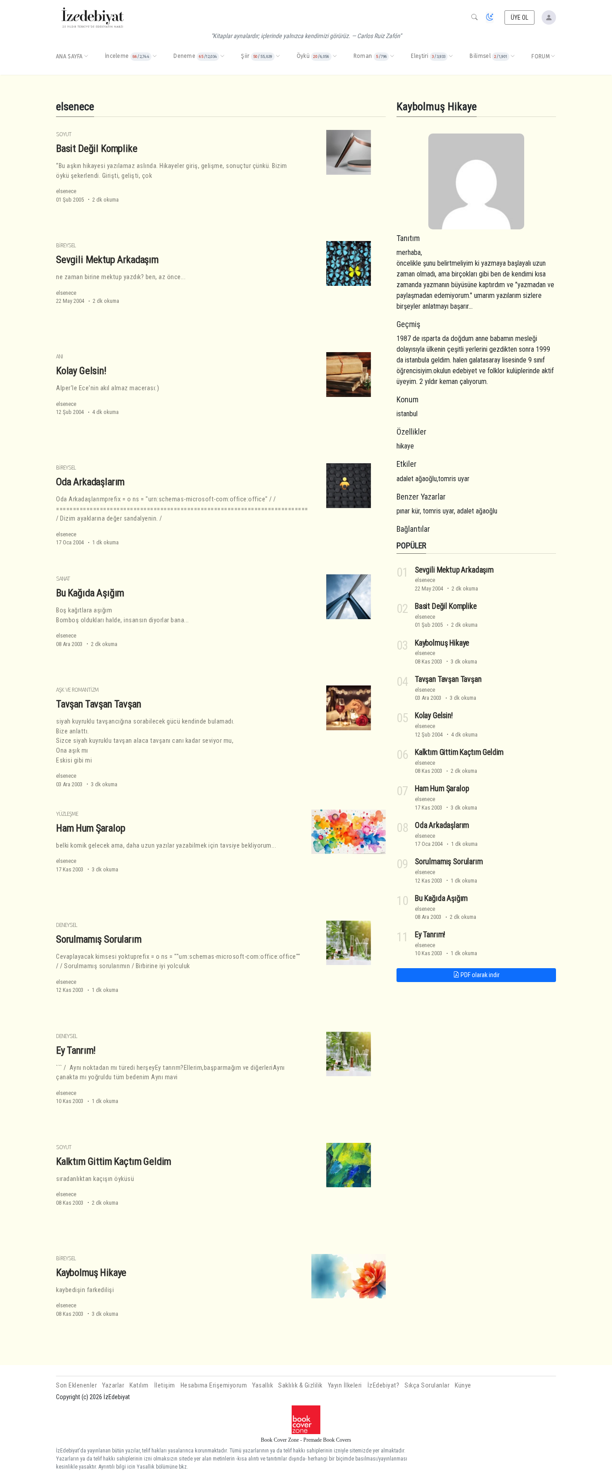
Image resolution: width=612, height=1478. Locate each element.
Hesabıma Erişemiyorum (214, 1385)
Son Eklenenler (76, 1385)
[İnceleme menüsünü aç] (154, 56)
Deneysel (66, 925)
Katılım (139, 1385)
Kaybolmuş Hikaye (91, 1272)
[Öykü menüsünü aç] (335, 56)
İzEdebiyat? (383, 1385)
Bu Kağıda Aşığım (90, 593)
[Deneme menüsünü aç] (222, 56)
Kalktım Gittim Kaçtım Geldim (113, 1161)
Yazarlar (113, 1385)
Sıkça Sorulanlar (427, 1385)
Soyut (63, 134)
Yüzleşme (67, 813)
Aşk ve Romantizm (77, 689)
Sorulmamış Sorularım (99, 939)
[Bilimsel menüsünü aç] (512, 56)
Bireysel (66, 245)
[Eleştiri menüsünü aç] (451, 56)
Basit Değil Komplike (97, 148)
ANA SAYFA (69, 56)
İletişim (164, 1385)
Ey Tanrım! (76, 1050)
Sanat (63, 578)
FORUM (540, 56)
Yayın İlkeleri (345, 1385)
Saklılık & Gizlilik (300, 1385)
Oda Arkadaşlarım (90, 481)
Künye (463, 1385)
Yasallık (262, 1385)
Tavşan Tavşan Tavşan (98, 704)
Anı (59, 356)
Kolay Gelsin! (81, 370)
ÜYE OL (520, 17)
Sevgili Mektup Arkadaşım (107, 259)
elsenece (66, 191)
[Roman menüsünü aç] (392, 56)
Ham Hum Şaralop (90, 828)
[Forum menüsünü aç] (553, 56)
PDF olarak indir (479, 974)
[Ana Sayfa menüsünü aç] (86, 56)
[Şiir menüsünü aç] (278, 56)
